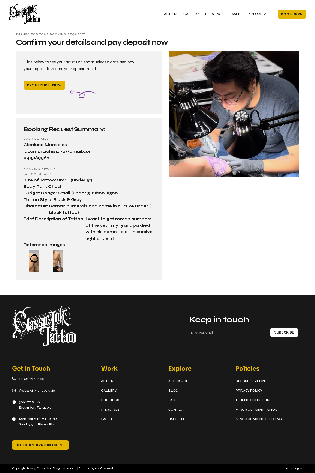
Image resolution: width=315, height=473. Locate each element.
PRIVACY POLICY (249, 390)
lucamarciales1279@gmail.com (58, 151)
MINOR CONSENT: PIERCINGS (260, 419)
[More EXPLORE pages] (265, 14)
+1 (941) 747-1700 (31, 379)
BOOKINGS (110, 400)
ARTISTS (107, 381)
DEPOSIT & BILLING (251, 381)
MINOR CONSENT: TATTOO (257, 409)
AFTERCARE (178, 381)
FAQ (171, 400)
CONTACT (176, 409)
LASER (106, 419)
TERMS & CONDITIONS (254, 400)
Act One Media (105, 468)
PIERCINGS (110, 409)
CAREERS (176, 419)
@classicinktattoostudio (37, 390)
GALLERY (109, 390)
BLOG (173, 390)
